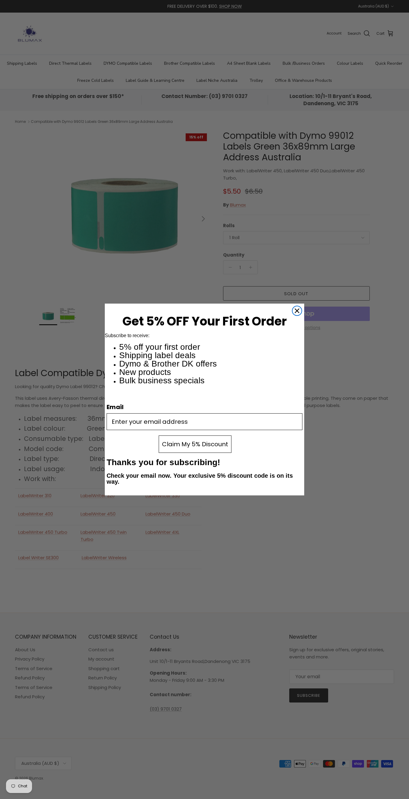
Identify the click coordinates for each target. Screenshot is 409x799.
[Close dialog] (297, 311)
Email (115, 407)
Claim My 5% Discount (195, 444)
